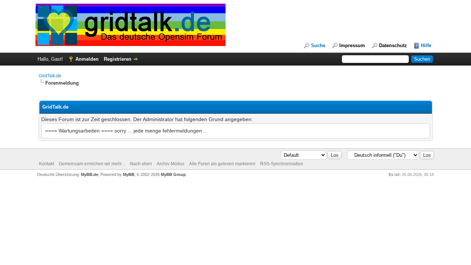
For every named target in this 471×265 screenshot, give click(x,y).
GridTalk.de (50, 75)
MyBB (128, 174)
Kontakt (46, 163)
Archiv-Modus (170, 163)
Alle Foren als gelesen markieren (222, 163)
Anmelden (87, 59)
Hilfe (426, 45)
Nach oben (141, 163)
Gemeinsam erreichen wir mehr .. (92, 163)
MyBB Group (173, 174)
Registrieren (117, 59)
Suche (318, 45)
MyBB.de (89, 174)
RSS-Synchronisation (281, 163)
